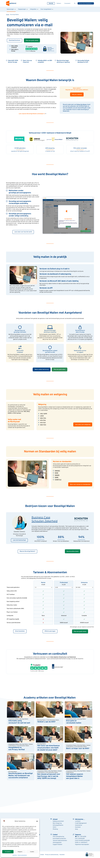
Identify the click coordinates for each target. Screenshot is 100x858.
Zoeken (74, 3)
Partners (59, 3)
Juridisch (77, 821)
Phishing (55, 829)
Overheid (77, 827)
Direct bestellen (20, 631)
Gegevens (78, 835)
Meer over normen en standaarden (80, 484)
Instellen (32, 851)
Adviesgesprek (57, 842)
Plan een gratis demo (32, 40)
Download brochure (14, 40)
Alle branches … (80, 819)
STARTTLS (58, 480)
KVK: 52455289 (80, 838)
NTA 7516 (25, 359)
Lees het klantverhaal (19, 540)
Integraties (33, 9)
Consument (67, 3)
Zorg (76, 829)
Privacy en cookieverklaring (22, 855)
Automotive (78, 825)
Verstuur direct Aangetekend (85, 3)
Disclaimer (62, 854)
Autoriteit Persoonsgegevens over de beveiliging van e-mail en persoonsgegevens (31, 90)
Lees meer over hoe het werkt (23, 232)
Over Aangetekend (46, 9)
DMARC (57, 475)
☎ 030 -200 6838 (80, 836)
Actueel (55, 819)
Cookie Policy (15, 855)
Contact (55, 835)
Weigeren (20, 851)
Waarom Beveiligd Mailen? (27, 551)
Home (7, 14)
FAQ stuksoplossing (58, 836)
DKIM (56, 473)
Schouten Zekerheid (44, 521)
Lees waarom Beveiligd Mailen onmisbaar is (32, 114)
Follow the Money (81, 104)
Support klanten (57, 844)
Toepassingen (22, 9)
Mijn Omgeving (57, 823)
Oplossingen (10, 9)
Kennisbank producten (59, 838)
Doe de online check (72, 551)
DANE (56, 477)
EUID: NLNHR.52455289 (82, 840)
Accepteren (8, 851)
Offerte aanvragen (50, 631)
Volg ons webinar (77, 94)
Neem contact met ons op (42, 369)
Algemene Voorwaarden (82, 844)
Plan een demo (87, 9)
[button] (37, 821)
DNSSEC (57, 471)
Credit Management (81, 823)
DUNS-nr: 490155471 (81, 842)
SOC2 (54, 827)
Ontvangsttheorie (58, 825)
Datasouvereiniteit (58, 821)
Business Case (41, 517)
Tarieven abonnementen (60, 840)
